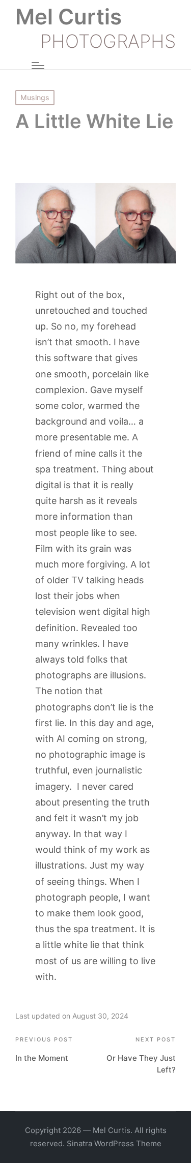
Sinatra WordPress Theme (114, 1143)
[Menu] (38, 65)
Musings (34, 97)
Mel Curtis (68, 16)
